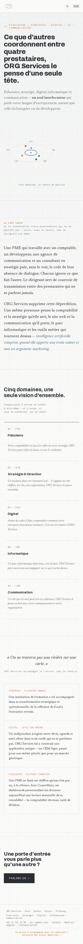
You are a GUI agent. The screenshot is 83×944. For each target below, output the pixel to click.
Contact (56, 922)
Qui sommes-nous (39, 922)
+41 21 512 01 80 (16, 922)
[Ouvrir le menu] (76, 6)
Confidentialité (28, 925)
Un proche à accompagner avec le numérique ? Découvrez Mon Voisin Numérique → (41, 933)
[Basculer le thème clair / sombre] (67, 6)
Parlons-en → (19, 878)
